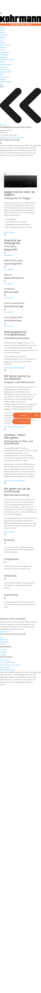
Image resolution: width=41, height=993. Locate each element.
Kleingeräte (4, 57)
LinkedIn (3, 655)
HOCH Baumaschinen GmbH (9, 665)
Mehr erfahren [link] (9, 368)
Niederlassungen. (6, 82)
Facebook (3, 650)
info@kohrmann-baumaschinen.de (11, 138)
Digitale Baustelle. (6, 72)
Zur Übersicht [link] (8, 255)
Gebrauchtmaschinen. (7, 60)
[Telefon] (29, 415)
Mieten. (2, 28)
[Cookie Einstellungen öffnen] (3, 990)
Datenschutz (4, 642)
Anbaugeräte (4, 55)
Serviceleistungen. (6, 64)
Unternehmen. (5, 77)
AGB (1, 637)
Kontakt (2, 644)
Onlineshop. (4, 35)
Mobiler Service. (5, 69)
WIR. (1, 74)
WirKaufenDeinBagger (7, 670)
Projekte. (3, 79)
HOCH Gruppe (5, 660)
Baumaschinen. (5, 52)
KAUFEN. (3, 50)
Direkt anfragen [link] (9, 232)
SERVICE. (3, 62)
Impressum (4, 640)
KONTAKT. (3, 125)
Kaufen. (2, 30)
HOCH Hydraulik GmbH (8, 662)
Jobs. (1, 40)
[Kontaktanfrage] (15, 415)
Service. (2, 33)
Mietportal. (3, 37)
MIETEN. (3, 42)
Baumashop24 (5, 667)
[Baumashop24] (15, 421)
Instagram (3, 652)
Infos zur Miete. (5, 45)
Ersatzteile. (3, 67)
